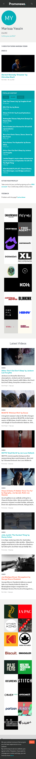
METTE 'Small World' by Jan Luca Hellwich (17, 453)
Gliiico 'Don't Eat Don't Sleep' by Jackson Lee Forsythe (17, 151)
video (3, 368)
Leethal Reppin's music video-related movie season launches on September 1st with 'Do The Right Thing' (18, 160)
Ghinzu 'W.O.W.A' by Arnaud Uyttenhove (16, 113)
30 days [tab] (13, 97)
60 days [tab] (20, 97)
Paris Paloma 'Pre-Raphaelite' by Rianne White (17, 143)
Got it (32, 742)
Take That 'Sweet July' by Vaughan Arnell (17, 101)
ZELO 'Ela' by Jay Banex (11, 107)
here (12, 755)
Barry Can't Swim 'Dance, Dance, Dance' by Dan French (17, 135)
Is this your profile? (8, 36)
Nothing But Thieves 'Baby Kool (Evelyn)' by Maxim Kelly (17, 119)
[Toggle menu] (3, 4)
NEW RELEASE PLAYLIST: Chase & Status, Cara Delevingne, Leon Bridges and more (17, 169)
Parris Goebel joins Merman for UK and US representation (17, 127)
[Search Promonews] (32, 4)
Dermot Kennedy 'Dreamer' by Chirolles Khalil (14, 76)
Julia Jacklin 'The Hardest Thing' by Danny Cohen (15, 536)
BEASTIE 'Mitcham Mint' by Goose (14, 413)
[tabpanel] (18, 137)
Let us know (21, 197)
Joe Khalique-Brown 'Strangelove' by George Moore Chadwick (15, 578)
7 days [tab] (6, 97)
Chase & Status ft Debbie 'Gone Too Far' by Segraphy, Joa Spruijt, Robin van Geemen (17, 493)
